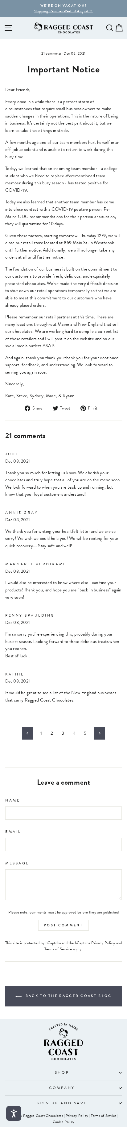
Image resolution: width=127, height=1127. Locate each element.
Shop (62, 1072)
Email (13, 831)
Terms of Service (58, 949)
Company (62, 1087)
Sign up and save (62, 1103)
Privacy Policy (103, 943)
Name (12, 800)
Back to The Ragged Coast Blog (68, 996)
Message (17, 863)
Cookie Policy (64, 1122)
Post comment (63, 925)
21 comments (51, 53)
